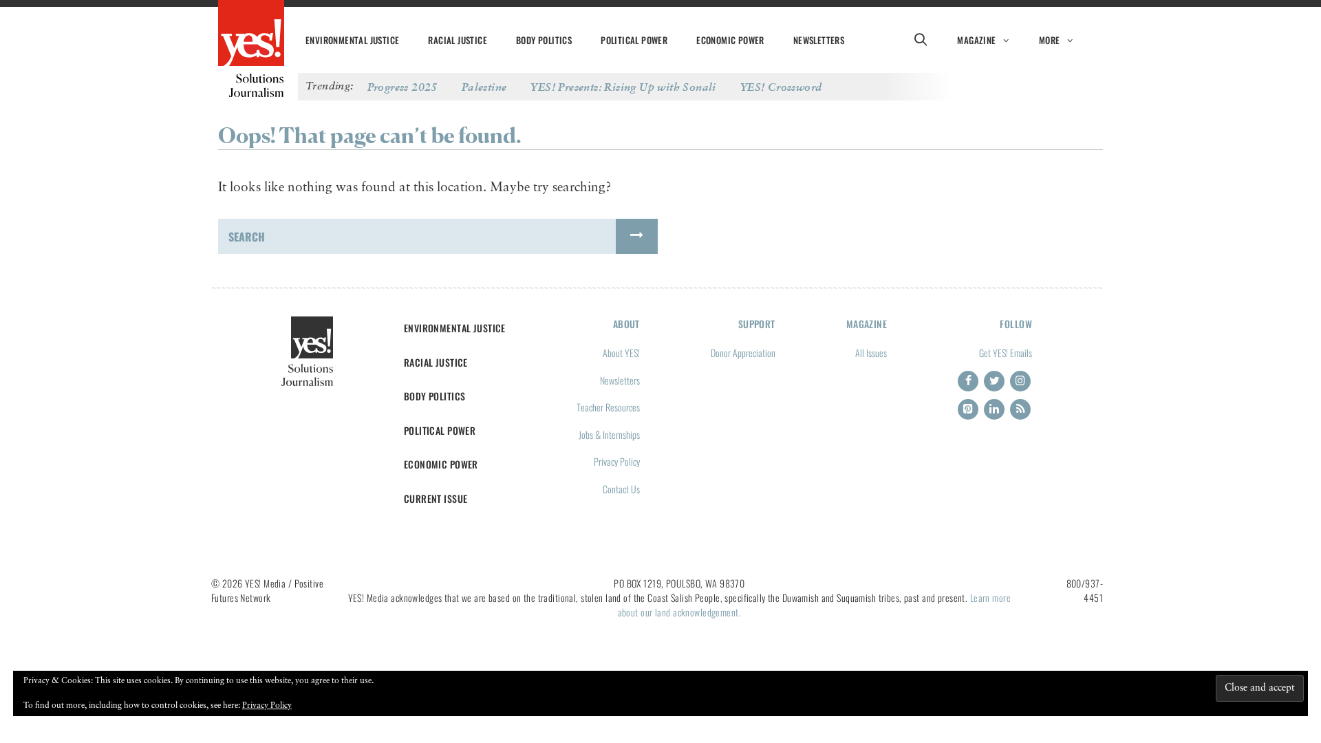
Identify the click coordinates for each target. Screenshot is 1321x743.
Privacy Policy (617, 461)
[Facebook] (968, 381)
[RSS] (1020, 409)
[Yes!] (251, 34)
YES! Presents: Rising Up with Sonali (623, 87)
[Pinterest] (968, 409)
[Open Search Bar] (920, 40)
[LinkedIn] (994, 409)
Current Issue (436, 498)
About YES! (621, 352)
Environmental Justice (352, 40)
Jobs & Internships (609, 434)
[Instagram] (1020, 381)
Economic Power (730, 40)
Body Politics (544, 40)
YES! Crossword (781, 87)
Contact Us (621, 489)
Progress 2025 (402, 87)
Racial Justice (457, 40)
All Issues (871, 352)
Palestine (484, 87)
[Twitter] (994, 381)
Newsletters (818, 40)
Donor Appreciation (743, 352)
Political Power (634, 40)
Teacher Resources (608, 407)
